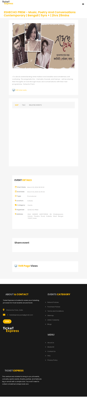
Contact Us (51, 351)
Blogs (49, 324)
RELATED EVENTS (35, 105)
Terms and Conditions (55, 311)
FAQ (48, 356)
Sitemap (50, 316)
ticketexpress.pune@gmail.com (21, 315)
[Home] (7, 2)
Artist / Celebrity (53, 320)
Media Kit (50, 347)
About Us (50, 343)
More (7, 321)
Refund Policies (53, 302)
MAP (16, 105)
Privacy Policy (52, 360)
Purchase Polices (53, 307)
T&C (23, 105)
